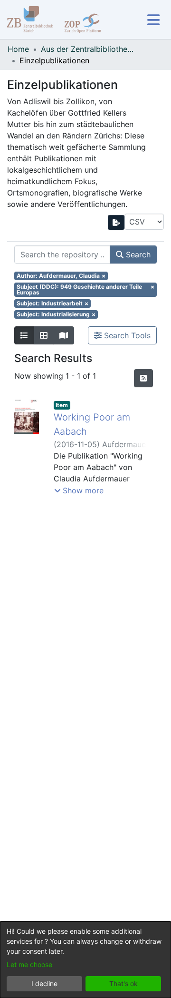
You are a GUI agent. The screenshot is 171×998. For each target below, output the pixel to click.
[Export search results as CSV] (116, 222)
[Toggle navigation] (153, 19)
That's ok (123, 983)
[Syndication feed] (143, 378)
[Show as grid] (44, 335)
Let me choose (29, 964)
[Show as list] (24, 335)
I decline (44, 983)
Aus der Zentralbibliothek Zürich (88, 49)
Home (18, 49)
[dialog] (85, 959)
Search (137, 254)
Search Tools (126, 335)
